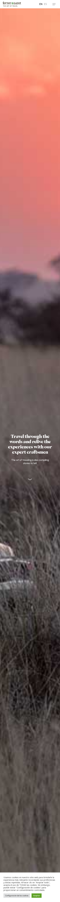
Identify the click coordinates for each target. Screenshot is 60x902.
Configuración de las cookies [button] (16, 896)
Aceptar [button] (36, 896)
